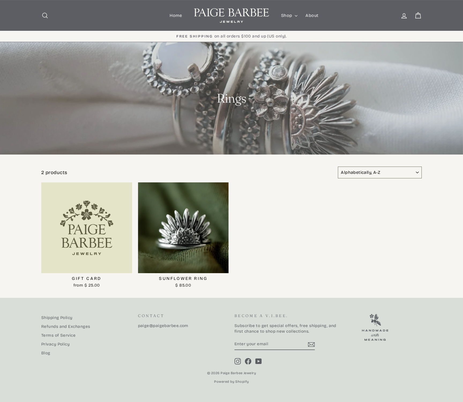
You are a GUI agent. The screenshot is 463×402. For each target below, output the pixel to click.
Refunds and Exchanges (65, 326)
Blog (45, 353)
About (311, 15)
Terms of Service (58, 335)
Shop (287, 15)
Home (176, 15)
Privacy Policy (55, 344)
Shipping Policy (57, 317)
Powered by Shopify (231, 382)
